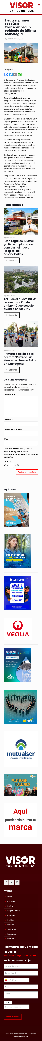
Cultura (10, 938)
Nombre (8, 419)
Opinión (10, 924)
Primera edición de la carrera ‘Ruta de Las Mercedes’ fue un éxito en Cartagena (20, 359)
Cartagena (12, 901)
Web (6, 439)
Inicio (9, 896)
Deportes (11, 934)
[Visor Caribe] (21, 7)
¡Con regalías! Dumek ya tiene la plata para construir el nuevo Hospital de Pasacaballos (19, 247)
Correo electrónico (13, 429)
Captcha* (8, 461)
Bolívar (10, 906)
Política (10, 920)
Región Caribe (13, 910)
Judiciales (11, 929)
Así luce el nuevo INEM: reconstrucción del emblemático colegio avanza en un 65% (20, 304)
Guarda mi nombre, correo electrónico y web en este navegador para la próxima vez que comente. (21, 452)
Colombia (11, 915)
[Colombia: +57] (6, 980)
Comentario (10, 394)
